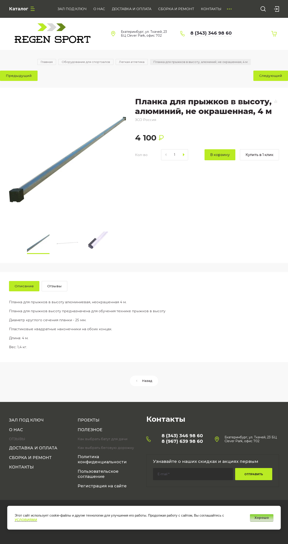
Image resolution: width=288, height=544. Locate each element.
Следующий (270, 76)
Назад (147, 381)
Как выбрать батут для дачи (102, 439)
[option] (67, 160)
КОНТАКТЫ (21, 467)
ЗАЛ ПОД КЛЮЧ (26, 420)
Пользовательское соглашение (98, 474)
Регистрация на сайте (102, 486)
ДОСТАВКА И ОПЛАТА (33, 448)
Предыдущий (19, 76)
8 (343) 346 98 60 (211, 33)
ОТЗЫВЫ (17, 439)
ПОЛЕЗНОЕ (90, 429)
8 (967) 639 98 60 (182, 441)
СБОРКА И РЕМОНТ (30, 457)
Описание (24, 286)
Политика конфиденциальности (102, 459)
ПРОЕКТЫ (88, 420)
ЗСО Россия (145, 120)
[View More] (229, 9)
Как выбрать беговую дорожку (106, 448)
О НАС (16, 429)
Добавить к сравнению (275, 101)
